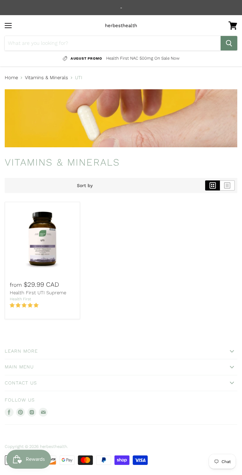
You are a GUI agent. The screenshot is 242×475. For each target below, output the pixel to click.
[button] (25, 305)
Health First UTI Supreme (38, 293)
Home (11, 77)
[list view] (227, 185)
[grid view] (212, 185)
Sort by (85, 185)
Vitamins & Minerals (46, 77)
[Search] (229, 43)
